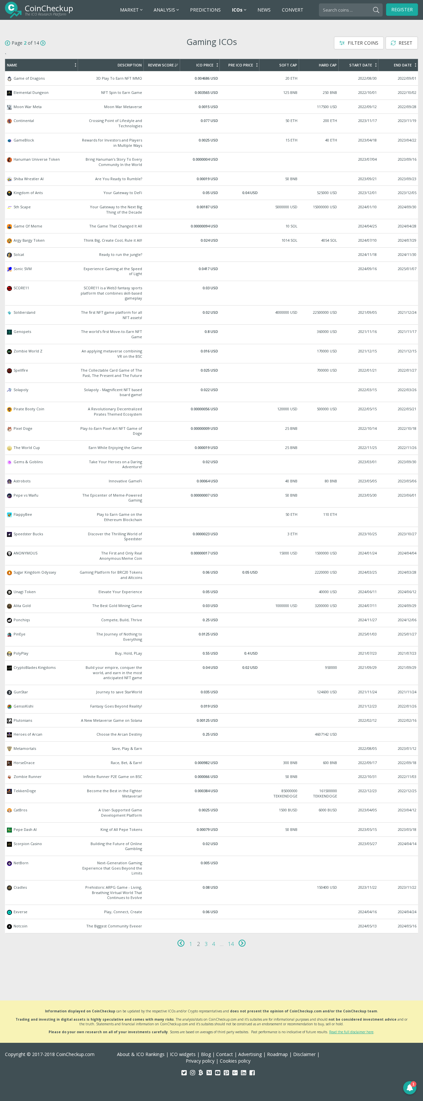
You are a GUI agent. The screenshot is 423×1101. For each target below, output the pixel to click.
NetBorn (211, 868)
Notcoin (211, 926)
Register (402, 9)
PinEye (211, 636)
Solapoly (211, 392)
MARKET (130, 10)
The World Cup (211, 448)
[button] (409, 1087)
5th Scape (211, 209)
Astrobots (211, 481)
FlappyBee (211, 517)
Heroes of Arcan (211, 734)
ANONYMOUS (211, 555)
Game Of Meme (211, 226)
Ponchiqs (211, 620)
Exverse (211, 912)
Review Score (161, 64)
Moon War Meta (211, 107)
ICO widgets (183, 1054)
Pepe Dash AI (211, 829)
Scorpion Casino (211, 846)
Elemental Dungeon (211, 93)
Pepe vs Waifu (211, 497)
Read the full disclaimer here (351, 1032)
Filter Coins (362, 43)
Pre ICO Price (240, 64)
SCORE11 (211, 293)
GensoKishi (211, 706)
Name (12, 64)
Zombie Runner (211, 777)
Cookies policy (235, 1061)
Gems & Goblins (211, 464)
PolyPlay (211, 653)
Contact (224, 1054)
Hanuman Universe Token (211, 161)
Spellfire (211, 372)
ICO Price (204, 64)
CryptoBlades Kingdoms (211, 673)
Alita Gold (211, 606)
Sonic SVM (211, 271)
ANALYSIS (165, 10)
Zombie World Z (211, 353)
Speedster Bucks (211, 536)
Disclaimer (304, 1054)
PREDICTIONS (205, 10)
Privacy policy (200, 1061)
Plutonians (211, 720)
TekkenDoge (211, 793)
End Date (403, 64)
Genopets (211, 334)
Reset (404, 43)
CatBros (211, 812)
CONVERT (292, 10)
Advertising (250, 1054)
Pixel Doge (211, 431)
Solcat (211, 255)
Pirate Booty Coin (211, 411)
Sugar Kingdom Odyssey (211, 574)
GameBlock (211, 142)
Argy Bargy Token (211, 240)
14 (231, 944)
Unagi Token (211, 592)
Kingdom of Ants (211, 193)
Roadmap (277, 1054)
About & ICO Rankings (141, 1054)
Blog (206, 1054)
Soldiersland (211, 315)
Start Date (360, 64)
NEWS (264, 10)
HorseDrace (211, 763)
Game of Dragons (211, 78)
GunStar (211, 692)
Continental (211, 123)
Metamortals (211, 748)
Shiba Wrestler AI (211, 179)
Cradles (211, 892)
